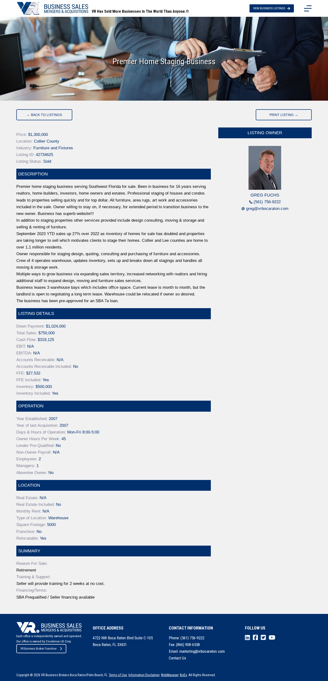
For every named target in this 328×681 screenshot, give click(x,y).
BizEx (183, 675)
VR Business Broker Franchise (38, 648)
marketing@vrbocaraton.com (202, 651)
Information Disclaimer (143, 675)
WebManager (169, 675)
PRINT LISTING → (283, 115)
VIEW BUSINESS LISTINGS (269, 8)
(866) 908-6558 (188, 644)
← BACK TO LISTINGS (44, 115)
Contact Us (177, 658)
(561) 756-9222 (267, 202)
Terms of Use (118, 675)
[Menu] (308, 8)
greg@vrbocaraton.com (267, 208)
